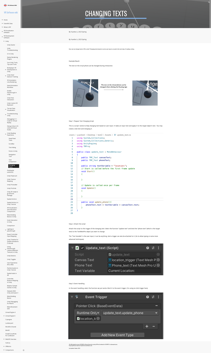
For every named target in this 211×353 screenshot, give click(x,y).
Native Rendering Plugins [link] (12, 58)
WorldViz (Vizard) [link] (10, 327)
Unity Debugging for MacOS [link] (12, 302)
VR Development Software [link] (9, 37)
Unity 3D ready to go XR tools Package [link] (12, 193)
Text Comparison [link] (12, 161)
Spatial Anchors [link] (12, 199)
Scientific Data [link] (8, 23)
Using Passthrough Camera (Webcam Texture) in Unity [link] (12, 249)
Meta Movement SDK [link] (12, 308)
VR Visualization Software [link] (9, 31)
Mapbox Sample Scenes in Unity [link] (12, 286)
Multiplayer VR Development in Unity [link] (12, 69)
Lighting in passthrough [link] (11, 230)
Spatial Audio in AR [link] (12, 274)
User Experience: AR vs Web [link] (12, 264)
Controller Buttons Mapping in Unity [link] (12, 280)
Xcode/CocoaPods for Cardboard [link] (10, 334)
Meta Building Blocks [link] (11, 297)
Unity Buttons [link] (11, 256)
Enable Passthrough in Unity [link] (12, 92)
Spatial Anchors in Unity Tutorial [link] (12, 203)
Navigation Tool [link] (12, 155)
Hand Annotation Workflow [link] (12, 86)
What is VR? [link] (7, 27)
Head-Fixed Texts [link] (12, 139)
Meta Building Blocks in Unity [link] (11, 216)
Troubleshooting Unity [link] (12, 114)
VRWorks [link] (8, 346)
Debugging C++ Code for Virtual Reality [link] (12, 121)
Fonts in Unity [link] (13, 151)
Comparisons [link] (9, 350)
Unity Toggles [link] (11, 259)
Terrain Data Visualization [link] (11, 109)
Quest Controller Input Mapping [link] (12, 235)
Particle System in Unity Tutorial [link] (12, 269)
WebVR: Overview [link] (10, 339)
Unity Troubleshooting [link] (12, 49)
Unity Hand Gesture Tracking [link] (12, 76)
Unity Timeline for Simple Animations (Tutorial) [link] (13, 241)
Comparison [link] (11, 226)
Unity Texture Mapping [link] (11, 180)
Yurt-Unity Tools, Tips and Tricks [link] (12, 63)
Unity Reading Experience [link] (11, 134)
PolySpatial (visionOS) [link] (10, 171)
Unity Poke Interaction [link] (10, 99)
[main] (115, 14)
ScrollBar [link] (11, 144)
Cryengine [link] (8, 319)
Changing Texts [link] (12, 166)
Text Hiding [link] (12, 147)
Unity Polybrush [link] (12, 176)
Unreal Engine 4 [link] (10, 312)
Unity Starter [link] (11, 45)
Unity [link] (7, 41)
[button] (209, 2)
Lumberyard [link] (9, 323)
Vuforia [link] (7, 343)
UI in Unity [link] (10, 54)
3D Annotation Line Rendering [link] (11, 81)
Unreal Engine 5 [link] (10, 316)
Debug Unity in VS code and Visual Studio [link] (12, 128)
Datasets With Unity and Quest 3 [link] (12, 292)
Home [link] (6, 20)
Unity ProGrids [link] (11, 188)
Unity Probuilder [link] (12, 185)
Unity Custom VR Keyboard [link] (12, 104)
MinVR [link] (7, 330)
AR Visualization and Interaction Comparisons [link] (12, 209)
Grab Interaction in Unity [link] (12, 221)
